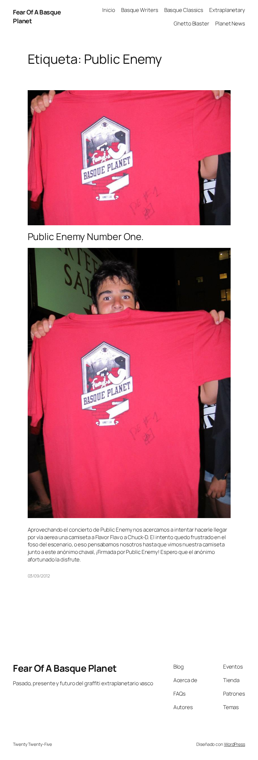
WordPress (234, 744)
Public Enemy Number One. (86, 236)
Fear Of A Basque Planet (65, 668)
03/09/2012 (39, 576)
